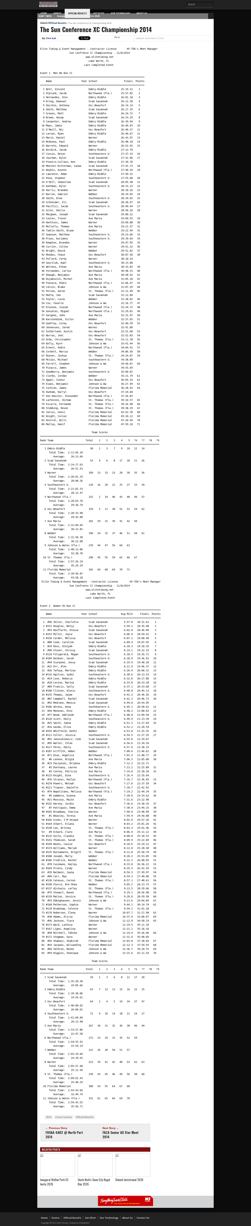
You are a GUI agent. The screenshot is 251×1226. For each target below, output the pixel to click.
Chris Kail (51, 38)
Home (44, 13)
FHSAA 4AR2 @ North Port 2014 (64, 1134)
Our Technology (120, 13)
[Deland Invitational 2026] (132, 1175)
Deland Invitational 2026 (129, 1180)
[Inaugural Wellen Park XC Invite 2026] (57, 1175)
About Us (142, 13)
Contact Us (47, 22)
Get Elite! (98, 13)
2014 (48, 1117)
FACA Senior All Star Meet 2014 (121, 1134)
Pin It (116, 37)
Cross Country (63, 1117)
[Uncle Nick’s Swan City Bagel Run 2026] (95, 1175)
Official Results (77, 13)
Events (57, 13)
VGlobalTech (84, 1223)
